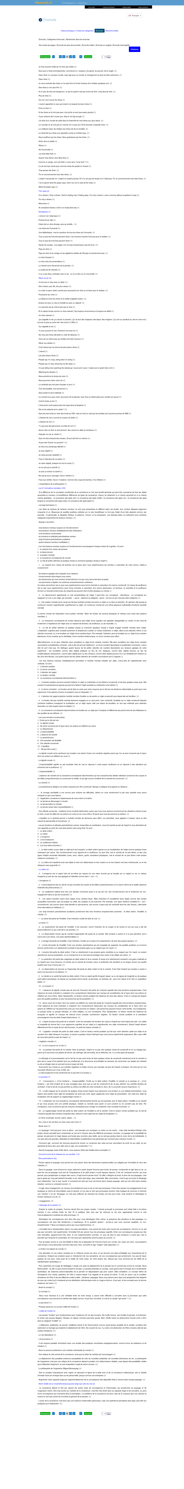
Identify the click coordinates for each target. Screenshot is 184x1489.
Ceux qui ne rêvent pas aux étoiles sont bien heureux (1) (61, 339)
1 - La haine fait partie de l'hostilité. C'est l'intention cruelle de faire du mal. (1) (69, 918)
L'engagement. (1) (46, 1201)
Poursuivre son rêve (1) (48, 294)
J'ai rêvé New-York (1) (47, 153)
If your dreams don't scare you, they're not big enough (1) (61, 116)
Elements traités (112, 30)
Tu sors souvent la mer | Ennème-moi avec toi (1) (58, 330)
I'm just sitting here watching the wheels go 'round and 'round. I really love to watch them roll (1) (76, 368)
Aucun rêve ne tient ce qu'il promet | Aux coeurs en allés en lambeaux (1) (68, 430)
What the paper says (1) (48, 187)
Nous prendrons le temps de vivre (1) (53, 376)
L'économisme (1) (46, 1339)
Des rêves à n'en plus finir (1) (50, 87)
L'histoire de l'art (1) (46, 421)
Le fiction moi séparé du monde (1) (52, 1249)
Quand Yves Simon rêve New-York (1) (54, 158)
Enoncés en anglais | (104, 45)
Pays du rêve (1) (45, 249)
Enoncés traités (88, 45)
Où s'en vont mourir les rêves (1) (52, 100)
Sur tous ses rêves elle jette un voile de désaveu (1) (59, 334)
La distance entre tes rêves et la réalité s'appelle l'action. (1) (62, 298)
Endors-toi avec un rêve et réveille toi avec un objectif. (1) (61, 303)
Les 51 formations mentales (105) (52, 488)
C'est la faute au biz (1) (48, 401)
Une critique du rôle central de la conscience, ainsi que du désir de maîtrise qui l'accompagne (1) (77, 1354)
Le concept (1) (44, 1291)
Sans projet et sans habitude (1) (51, 392)
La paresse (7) (44, 1077)
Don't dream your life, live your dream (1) (55, 286)
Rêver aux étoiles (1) (47, 343)
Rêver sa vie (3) (45, 278)
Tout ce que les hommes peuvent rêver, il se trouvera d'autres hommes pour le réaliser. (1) (75, 236)
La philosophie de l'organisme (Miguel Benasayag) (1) (60, 1368)
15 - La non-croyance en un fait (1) (52, 1045)
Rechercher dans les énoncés (78, 39)
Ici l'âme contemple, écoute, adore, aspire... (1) (57, 1117)
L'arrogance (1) (45, 880)
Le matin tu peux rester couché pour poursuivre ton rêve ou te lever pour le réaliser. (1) (73, 290)
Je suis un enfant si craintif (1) (50, 471)
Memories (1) (44, 203)
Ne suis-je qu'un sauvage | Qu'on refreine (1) (56, 475)
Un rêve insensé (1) (46, 315)
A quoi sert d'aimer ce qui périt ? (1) (53, 442)
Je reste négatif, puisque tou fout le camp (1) (56, 463)
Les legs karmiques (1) (48, 505)
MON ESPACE (143, 7)
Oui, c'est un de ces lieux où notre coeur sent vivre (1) (60, 1122)
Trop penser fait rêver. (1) (49, 170)
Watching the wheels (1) (48, 372)
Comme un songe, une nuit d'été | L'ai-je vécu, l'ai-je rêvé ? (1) (63, 162)
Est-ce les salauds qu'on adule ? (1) (53, 409)
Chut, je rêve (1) (45, 108)
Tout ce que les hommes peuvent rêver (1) (55, 240)
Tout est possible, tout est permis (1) (53, 388)
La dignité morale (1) (47, 760)
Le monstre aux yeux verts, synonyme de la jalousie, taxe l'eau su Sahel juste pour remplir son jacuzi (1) (80, 397)
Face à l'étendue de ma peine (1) (52, 459)
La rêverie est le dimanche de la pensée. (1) (56, 265)
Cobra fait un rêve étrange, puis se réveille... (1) (58, 224)
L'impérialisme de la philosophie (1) (53, 484)
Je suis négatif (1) (46, 450)
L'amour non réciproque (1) (49, 216)
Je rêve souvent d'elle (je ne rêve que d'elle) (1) (57, 66)
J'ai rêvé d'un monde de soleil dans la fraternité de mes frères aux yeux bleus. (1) (71, 120)
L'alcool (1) (43, 351)
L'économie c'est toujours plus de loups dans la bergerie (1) (62, 405)
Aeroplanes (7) (44, 211)
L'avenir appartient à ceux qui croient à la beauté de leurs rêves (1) (65, 104)
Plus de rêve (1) (45, 95)
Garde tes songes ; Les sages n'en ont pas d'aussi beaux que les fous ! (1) (68, 245)
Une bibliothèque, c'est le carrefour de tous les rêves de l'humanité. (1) (67, 232)
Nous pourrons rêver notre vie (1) (52, 380)
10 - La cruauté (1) (46, 986)
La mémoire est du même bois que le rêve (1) (57, 307)
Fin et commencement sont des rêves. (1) (55, 174)
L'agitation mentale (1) (47, 1041)
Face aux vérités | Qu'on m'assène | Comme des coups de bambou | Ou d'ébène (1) (72, 479)
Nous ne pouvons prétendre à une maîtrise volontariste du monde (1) (66, 1350)
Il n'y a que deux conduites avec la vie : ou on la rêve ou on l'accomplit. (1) (68, 274)
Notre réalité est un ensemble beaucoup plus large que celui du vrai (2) (67, 1383)
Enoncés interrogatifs (121, 45)
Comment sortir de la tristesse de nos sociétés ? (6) (59, 1154)
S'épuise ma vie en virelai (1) (50, 434)
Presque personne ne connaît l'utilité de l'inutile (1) (59, 1306)
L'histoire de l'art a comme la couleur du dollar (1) (58, 417)
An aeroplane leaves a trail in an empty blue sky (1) (59, 207)
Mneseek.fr (43, 3)
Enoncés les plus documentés (68, 45)
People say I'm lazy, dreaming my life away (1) (57, 363)
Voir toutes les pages (47, 45)
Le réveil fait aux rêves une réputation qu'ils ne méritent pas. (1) (64, 133)
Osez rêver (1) (44, 79)
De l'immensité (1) (46, 149)
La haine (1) (43, 922)
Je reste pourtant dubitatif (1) (50, 455)
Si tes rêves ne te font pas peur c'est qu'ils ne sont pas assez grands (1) (67, 112)
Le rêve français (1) (46, 257)
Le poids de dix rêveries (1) (49, 269)
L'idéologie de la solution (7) (50, 1205)
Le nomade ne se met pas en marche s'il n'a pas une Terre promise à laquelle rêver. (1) (73, 124)
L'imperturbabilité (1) (47, 771)
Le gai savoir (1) (45, 1302)
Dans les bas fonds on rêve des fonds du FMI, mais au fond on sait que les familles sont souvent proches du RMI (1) (85, 413)
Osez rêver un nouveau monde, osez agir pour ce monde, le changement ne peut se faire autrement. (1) (80, 75)
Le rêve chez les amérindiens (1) (52, 261)
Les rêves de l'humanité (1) (49, 228)
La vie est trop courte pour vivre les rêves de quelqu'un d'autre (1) (65, 166)
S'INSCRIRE (126, 7)
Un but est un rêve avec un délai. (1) (53, 282)
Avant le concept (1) (47, 1287)
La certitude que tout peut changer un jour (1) (57, 384)
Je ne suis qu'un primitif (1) (49, 467)
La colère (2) (44, 869)
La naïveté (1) (44, 782)
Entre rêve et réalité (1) (48, 141)
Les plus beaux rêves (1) (48, 355)
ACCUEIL (91, 7)
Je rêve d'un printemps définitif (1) (52, 446)
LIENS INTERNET (109, 7)
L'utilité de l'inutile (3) (47, 1311)
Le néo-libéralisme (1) (47, 1335)
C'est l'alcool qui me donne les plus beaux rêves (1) (59, 347)
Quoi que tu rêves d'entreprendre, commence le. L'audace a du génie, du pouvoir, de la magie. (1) (78, 71)
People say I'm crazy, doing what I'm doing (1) (57, 359)
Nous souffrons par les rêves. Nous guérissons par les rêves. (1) (64, 137)
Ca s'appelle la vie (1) (47, 326)
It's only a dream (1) (47, 199)
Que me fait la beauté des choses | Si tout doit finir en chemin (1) (64, 438)
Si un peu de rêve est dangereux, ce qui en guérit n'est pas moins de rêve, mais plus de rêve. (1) (77, 91)
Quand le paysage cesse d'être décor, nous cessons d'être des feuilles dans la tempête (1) (75, 1150)
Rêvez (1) (42, 145)
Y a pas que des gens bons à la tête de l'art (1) (57, 426)
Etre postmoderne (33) (48, 1158)
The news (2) (44, 191)
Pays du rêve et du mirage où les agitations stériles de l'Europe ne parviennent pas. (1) (73, 253)
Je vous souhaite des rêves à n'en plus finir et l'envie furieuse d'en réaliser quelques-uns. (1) (75, 83)
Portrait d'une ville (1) (47, 220)
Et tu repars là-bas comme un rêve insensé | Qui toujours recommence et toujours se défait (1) (76, 311)
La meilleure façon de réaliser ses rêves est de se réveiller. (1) (63, 129)
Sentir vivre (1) (44, 1126)
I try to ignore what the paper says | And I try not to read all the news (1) (67, 182)
